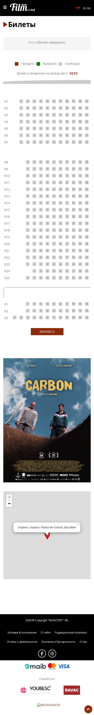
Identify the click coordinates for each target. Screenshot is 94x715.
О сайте (46, 632)
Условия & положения (22, 632)
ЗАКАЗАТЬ (47, 331)
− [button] (9, 503)
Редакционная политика (71, 632)
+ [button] (9, 497)
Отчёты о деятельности (22, 642)
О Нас (83, 642)
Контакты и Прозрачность (58, 642)
